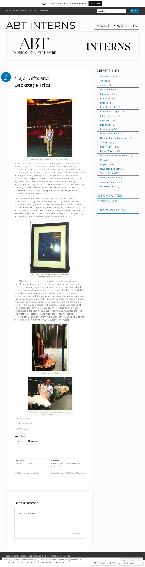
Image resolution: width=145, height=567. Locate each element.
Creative (104, 85)
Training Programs (109, 182)
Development (57, 463)
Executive (105, 98)
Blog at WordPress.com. (17, 556)
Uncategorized (107, 186)
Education (105, 94)
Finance (104, 103)
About (103, 26)
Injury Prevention (108, 107)
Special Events (107, 173)
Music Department (109, 133)
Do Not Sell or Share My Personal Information (50, 556)
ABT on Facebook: (111, 210)
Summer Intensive (109, 177)
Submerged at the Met (26, 473)
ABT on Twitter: (110, 195)
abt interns (41, 25)
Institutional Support (110, 111)
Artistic (103, 81)
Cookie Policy (58, 562)
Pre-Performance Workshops (114, 155)
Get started (95, 3)
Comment (75, 533)
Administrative (107, 76)
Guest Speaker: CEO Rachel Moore (68, 473)
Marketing (105, 125)
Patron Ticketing (108, 151)
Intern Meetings (72, 463)
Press (103, 160)
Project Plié (106, 164)
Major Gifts (56, 466)
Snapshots (125, 26)
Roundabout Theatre (110, 169)
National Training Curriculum (114, 138)
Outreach (104, 142)
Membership (106, 129)
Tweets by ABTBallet (107, 201)
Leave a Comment (24, 463)
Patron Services (108, 147)
